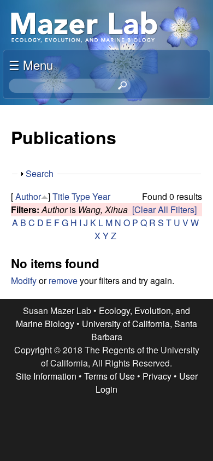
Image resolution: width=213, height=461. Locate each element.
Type (81, 196)
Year (101, 196)
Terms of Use (109, 376)
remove (63, 280)
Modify (24, 280)
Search (40, 173)
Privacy (157, 376)
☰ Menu (31, 64)
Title (60, 196)
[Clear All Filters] (164, 209)
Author (28, 196)
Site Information (46, 376)
